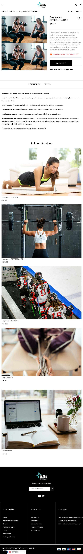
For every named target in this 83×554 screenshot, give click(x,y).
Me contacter (7, 534)
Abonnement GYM (8, 527)
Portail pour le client (9, 537)
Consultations (7, 450)
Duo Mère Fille (35, 530)
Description (34, 84)
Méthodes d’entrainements (10, 521)
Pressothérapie (7, 377)
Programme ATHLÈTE (10, 321)
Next (78, 11)
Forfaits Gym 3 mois (37, 527)
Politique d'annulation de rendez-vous (70, 524)
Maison (4, 11)
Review (47, 84)
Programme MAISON (10, 197)
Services (13, 11)
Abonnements (35, 517)
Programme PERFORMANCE (12, 259)
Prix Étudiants (34, 521)
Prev (71, 11)
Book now (61, 63)
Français (15, 552)
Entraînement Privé (36, 524)
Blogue (5, 530)
